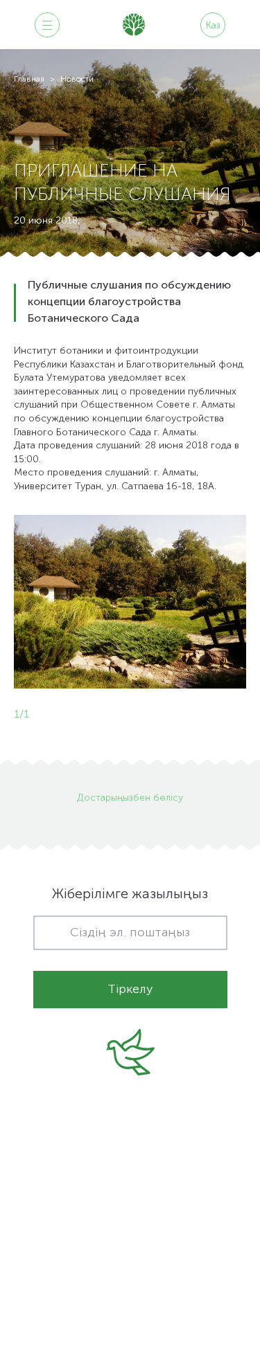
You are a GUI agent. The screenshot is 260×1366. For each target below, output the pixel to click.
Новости (77, 79)
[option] (130, 602)
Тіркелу (130, 989)
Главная (29, 79)
